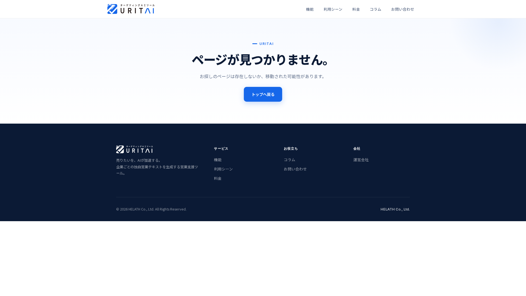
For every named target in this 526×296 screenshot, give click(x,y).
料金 (218, 178)
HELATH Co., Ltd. (395, 209)
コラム (289, 159)
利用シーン (223, 169)
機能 (218, 159)
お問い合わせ (295, 169)
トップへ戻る (263, 94)
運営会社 (361, 159)
